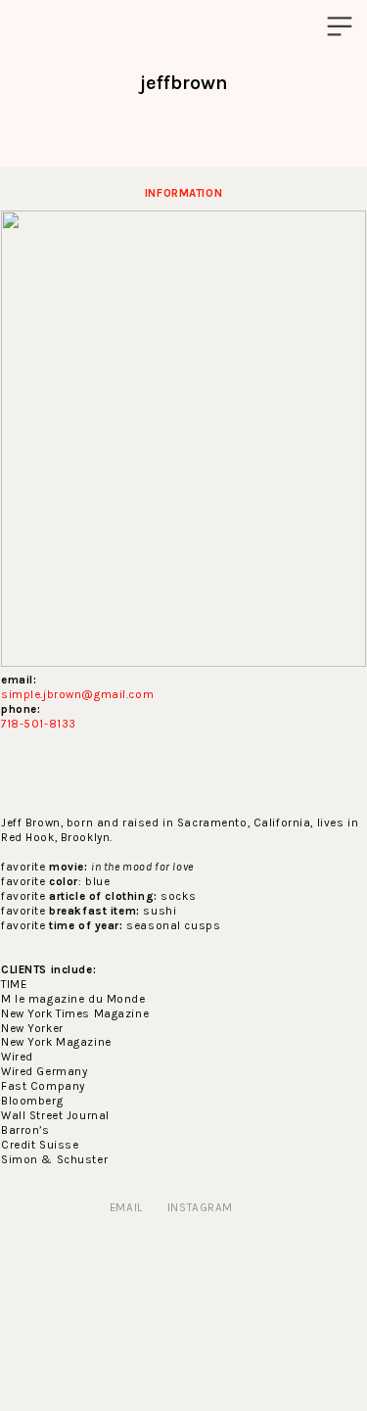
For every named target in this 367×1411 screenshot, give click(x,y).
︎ (339, 27)
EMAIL (126, 1207)
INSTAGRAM (200, 1207)
